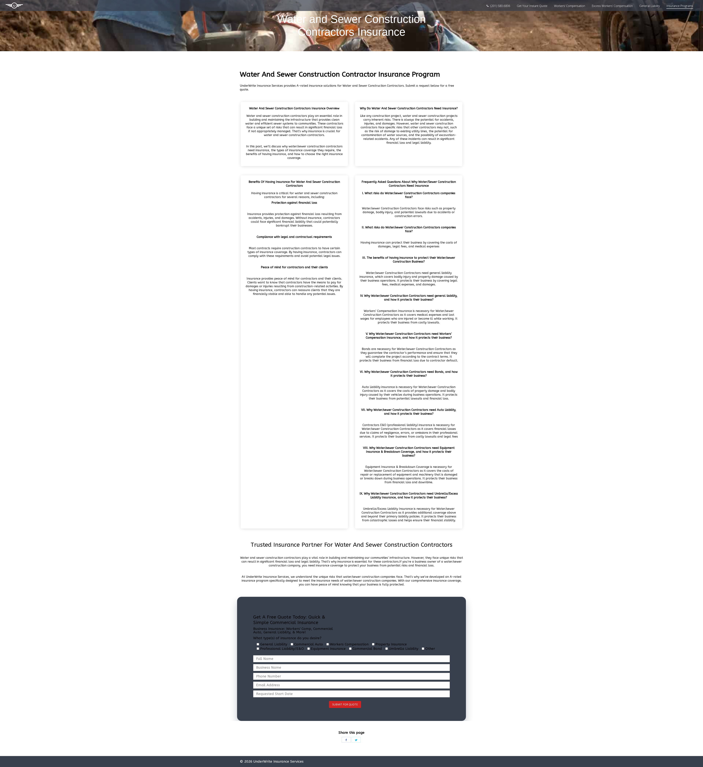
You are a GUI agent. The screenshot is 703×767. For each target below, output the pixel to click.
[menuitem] (498, 5)
